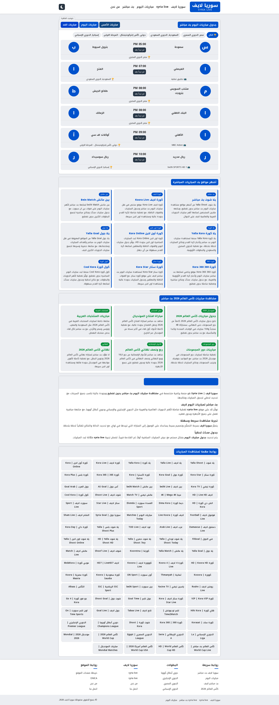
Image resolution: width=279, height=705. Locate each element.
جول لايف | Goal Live (108, 611)
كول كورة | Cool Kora (76, 495)
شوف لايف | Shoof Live (108, 551)
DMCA (93, 678)
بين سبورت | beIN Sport (139, 587)
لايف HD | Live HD (202, 495)
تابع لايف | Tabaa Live (139, 611)
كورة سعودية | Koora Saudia (108, 577)
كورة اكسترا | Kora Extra (139, 477)
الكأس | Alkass (76, 587)
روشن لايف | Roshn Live (202, 588)
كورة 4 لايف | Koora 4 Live (171, 565)
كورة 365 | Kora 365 (108, 475)
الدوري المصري (171, 683)
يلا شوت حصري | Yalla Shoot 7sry (139, 541)
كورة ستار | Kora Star (203, 475)
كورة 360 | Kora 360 (171, 623)
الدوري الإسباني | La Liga (202, 636)
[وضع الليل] (62, 7)
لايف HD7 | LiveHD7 (108, 563)
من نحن (115, 6)
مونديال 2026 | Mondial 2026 (76, 636)
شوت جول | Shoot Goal (108, 599)
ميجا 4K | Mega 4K (171, 495)
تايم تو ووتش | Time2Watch (171, 612)
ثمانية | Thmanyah (171, 575)
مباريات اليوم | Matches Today (139, 517)
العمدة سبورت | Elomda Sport (139, 505)
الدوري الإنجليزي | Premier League (76, 624)
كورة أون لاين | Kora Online (76, 465)
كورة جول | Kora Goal (171, 475)
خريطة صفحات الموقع (86, 673)
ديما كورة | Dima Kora (171, 503)
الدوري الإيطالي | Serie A (171, 636)
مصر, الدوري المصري (193, 35)
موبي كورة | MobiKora (76, 563)
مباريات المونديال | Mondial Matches (108, 648)
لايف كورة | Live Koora (171, 515)
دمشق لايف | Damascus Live (202, 529)
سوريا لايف (178, 6)
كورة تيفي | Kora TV (202, 487)
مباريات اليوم (145, 6)
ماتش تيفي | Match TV (139, 495)
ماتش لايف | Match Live (76, 553)
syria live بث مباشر (188, 700)
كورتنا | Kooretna (139, 551)
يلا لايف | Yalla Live (171, 463)
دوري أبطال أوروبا (169, 673)
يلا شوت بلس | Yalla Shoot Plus (108, 529)
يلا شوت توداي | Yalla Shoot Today (171, 541)
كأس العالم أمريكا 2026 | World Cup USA (139, 648)
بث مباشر (128, 6)
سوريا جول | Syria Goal (108, 515)
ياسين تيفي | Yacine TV (171, 587)
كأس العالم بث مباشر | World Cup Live (202, 648)
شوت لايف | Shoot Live (108, 495)
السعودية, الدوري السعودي (164, 35)
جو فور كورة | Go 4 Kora (76, 600)
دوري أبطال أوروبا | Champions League (108, 624)
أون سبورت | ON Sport (139, 575)
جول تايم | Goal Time (139, 599)
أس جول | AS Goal (108, 487)
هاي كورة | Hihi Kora (202, 611)
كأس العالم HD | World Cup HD (171, 648)
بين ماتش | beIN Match (139, 487)
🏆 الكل (212, 35)
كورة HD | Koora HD (202, 563)
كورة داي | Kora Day (76, 527)
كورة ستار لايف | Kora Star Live (171, 600)
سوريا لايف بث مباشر (208, 673)
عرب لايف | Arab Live (171, 527)
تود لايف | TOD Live (139, 527)
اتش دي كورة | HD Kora (202, 505)
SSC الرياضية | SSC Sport (108, 588)
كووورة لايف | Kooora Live (139, 565)
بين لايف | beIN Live (171, 487)
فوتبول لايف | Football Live (202, 517)
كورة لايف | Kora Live (108, 463)
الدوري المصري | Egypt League (139, 636)
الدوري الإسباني (170, 689)
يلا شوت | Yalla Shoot (202, 463)
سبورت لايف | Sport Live (76, 505)
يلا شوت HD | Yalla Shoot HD (108, 541)
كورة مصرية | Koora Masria (76, 577)
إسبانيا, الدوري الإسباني (87, 35)
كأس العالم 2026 (209, 689)
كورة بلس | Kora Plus (76, 475)
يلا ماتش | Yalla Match (171, 551)
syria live (162, 6)
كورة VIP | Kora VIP (202, 599)
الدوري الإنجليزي (170, 678)
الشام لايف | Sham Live (76, 515)
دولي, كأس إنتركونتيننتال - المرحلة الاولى (125, 35)
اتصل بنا (134, 689)
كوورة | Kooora (202, 575)
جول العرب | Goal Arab (76, 487)
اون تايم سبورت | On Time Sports (76, 612)
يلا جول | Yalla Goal (202, 551)
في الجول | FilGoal (202, 539)
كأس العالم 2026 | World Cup (108, 636)
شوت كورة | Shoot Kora (139, 624)
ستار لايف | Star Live (107, 503)
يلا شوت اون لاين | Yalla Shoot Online (76, 541)
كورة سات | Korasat (202, 623)
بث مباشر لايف (211, 683)
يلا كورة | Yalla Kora (140, 463)
